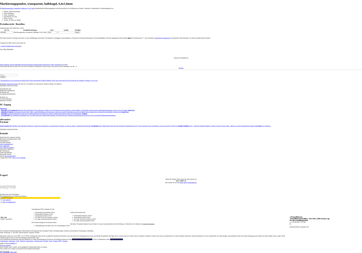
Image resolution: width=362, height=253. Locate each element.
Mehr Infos (13, 252)
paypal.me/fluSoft (10, 156)
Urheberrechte (38, 241)
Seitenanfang (4, 241)
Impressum (46, 64)
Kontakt (30, 64)
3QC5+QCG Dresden (19, 158)
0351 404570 (6, 200)
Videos (52, 64)
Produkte (6, 64)
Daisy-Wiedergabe (134, 126)
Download (24, 64)
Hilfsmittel (18, 64)
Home (2, 64)
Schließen (12, 243)
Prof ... (216, 126)
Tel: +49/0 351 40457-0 (7, 147)
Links (50, 241)
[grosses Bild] (17, 8)
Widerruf (22, 241)
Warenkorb (58, 64)
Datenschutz (29, 241)
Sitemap (65, 241)
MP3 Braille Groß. (45, 126)
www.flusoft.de (4, 146)
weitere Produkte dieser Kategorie (10, 46)
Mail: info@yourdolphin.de (188, 182)
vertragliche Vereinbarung (162, 38)
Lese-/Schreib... (263, 126)
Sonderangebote (38, 64)
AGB (17, 241)
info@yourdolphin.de (6, 144)
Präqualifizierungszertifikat (303, 218)
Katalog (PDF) (57, 241)
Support (12, 64)
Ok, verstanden (4, 252)
